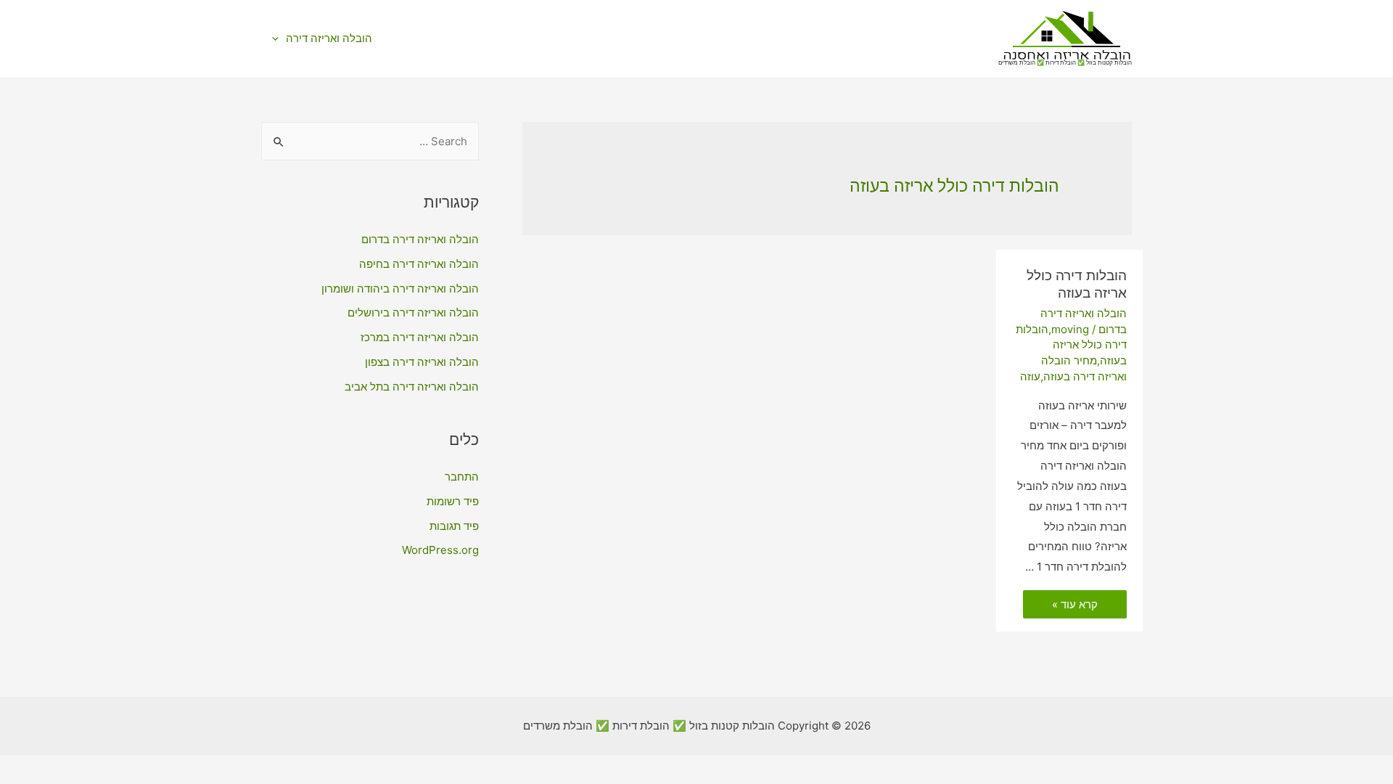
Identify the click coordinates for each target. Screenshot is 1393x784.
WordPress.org (440, 550)
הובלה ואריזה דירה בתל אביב (412, 386)
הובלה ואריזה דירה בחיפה (419, 264)
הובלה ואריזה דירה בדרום (420, 239)
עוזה (1030, 376)
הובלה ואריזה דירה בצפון (422, 362)
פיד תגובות (454, 526)
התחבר (462, 476)
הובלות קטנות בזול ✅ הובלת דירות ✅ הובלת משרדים (1065, 62)
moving (1070, 329)
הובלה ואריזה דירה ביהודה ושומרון (400, 288)
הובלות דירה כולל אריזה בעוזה (1077, 284)
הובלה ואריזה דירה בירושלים (413, 312)
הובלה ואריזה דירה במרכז (420, 337)
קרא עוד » (1075, 605)
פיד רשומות (453, 501)
